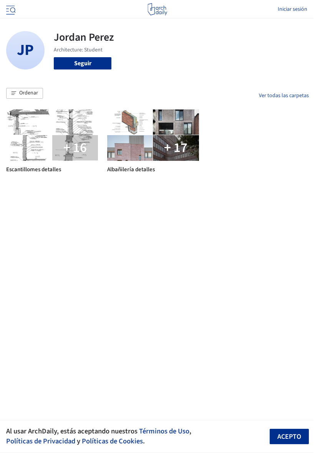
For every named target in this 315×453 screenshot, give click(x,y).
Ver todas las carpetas (284, 95)
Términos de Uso (164, 431)
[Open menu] (10, 9)
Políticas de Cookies (112, 441)
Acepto (289, 436)
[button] (24, 93)
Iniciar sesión (292, 9)
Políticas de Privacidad (40, 441)
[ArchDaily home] (157, 9)
